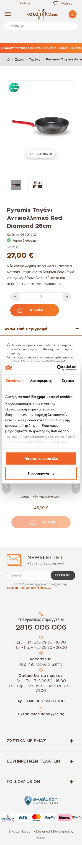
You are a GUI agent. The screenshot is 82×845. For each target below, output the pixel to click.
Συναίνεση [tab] (14, 380)
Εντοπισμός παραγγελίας (41, 714)
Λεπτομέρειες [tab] (41, 380)
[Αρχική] (8, 59)
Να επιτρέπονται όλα (41, 458)
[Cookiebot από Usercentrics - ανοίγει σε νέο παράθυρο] (58, 368)
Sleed (41, 838)
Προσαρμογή (38, 473)
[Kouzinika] (41, 14)
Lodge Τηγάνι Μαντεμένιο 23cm (41, 496)
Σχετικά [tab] (68, 380)
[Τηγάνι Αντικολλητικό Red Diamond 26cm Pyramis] (16, 185)
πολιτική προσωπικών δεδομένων (29, 587)
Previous (6, 485)
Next (76, 485)
